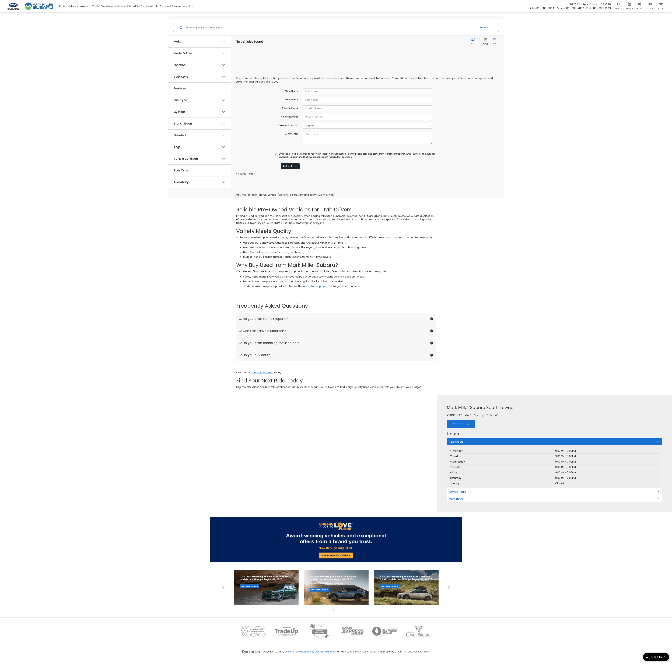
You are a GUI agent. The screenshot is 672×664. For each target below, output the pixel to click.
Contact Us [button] (460, 424)
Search (484, 27)
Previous (223, 587)
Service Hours (457, 492)
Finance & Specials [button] (170, 6)
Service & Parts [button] (149, 6)
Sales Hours (456, 441)
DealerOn (289, 651)
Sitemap (300, 651)
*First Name (291, 91)
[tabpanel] (266, 587)
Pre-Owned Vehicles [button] (113, 6)
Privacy (310, 651)
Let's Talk (290, 166)
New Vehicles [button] (70, 6)
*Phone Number (289, 116)
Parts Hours (456, 498)
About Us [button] (188, 6)
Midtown (329, 651)
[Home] (60, 6)
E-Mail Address (290, 108)
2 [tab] (338, 610)
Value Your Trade (89, 6)
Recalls (319, 651)
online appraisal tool (320, 286)
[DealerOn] (251, 651)
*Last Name (291, 99)
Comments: (291, 133)
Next (449, 587)
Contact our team (262, 372)
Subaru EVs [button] (133, 6)
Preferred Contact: (288, 125)
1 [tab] (333, 610)
